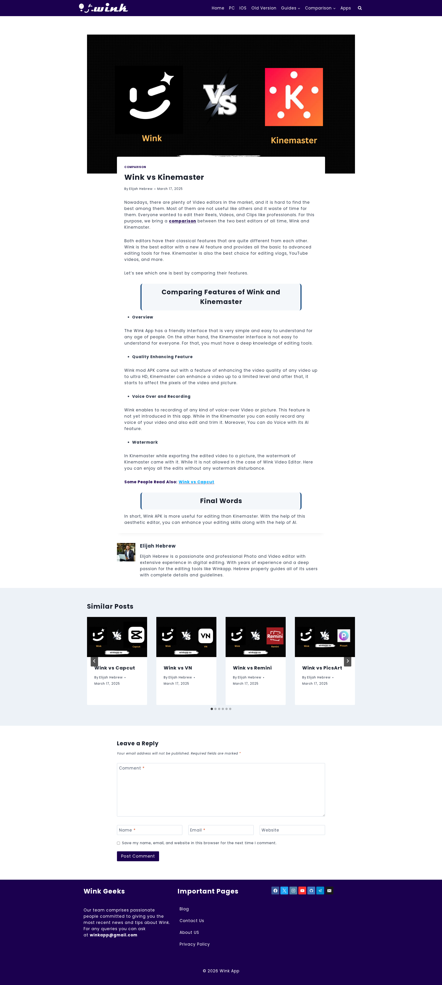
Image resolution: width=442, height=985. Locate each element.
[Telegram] (320, 890)
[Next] (347, 660)
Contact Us (192, 920)
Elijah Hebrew (141, 189)
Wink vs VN (178, 668)
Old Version (263, 8)
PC (232, 8)
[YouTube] (302, 890)
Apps (345, 8)
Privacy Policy (195, 944)
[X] (284, 890)
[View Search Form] (360, 8)
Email (197, 830)
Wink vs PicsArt (322, 668)
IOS (243, 8)
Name (127, 830)
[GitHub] (311, 890)
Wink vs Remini (252, 668)
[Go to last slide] (94, 660)
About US (189, 932)
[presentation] (117, 637)
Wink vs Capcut (114, 668)
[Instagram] (293, 890)
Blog (184, 909)
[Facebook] (275, 890)
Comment (132, 768)
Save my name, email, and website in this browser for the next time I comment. (199, 843)
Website (270, 830)
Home (218, 8)
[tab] (212, 709)
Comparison (135, 167)
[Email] (329, 890)
